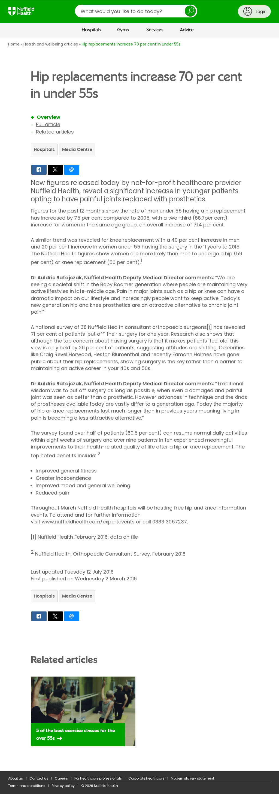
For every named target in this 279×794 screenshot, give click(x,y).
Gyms (123, 30)
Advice (187, 30)
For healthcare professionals (98, 778)
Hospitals (91, 30)
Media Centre (77, 149)
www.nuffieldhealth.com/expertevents (88, 521)
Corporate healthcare (146, 778)
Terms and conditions (26, 785)
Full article (48, 124)
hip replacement (225, 210)
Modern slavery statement (192, 778)
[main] (139, 404)
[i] (209, 327)
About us (15, 778)
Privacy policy (63, 785)
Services (154, 30)
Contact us (38, 778)
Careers (61, 778)
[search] (136, 11)
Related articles (55, 131)
